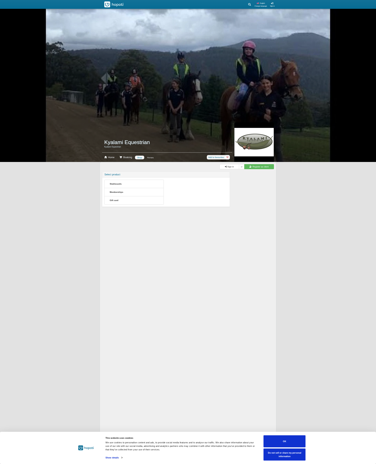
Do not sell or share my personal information (284, 454)
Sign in (272, 6)
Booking (127, 157)
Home (110, 157)
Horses (150, 157)
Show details (112, 457)
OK (284, 441)
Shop (139, 157)
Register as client (260, 166)
